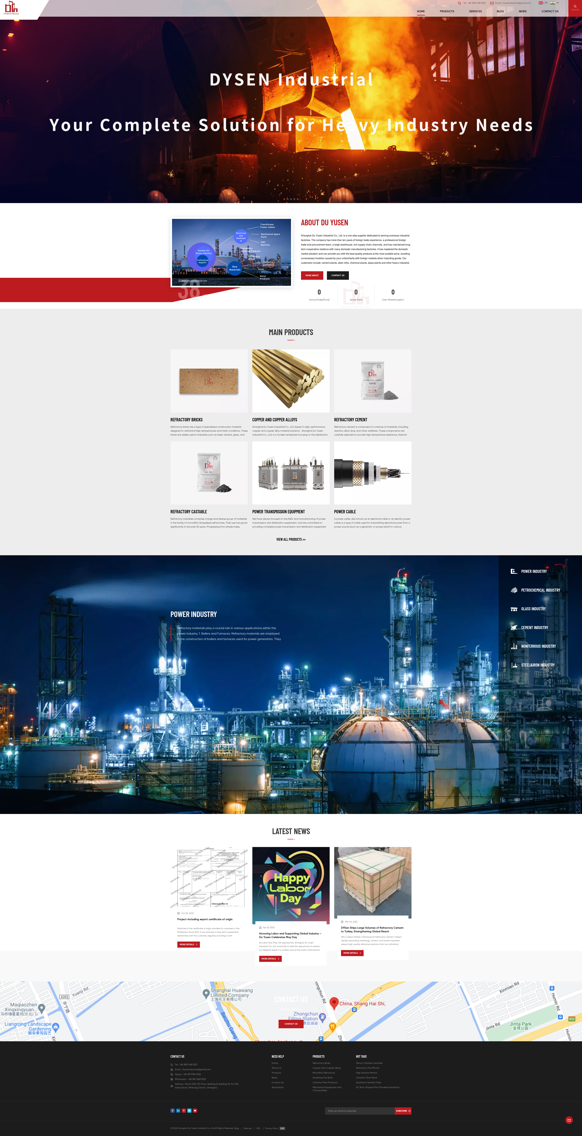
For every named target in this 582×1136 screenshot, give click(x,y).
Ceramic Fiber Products (325, 1082)
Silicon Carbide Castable (369, 1063)
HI (558, 3)
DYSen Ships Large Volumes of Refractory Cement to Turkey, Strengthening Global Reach (372, 930)
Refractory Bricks (186, 419)
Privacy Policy (271, 1128)
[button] (284, 199)
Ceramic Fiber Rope (366, 1078)
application (278, 1087)
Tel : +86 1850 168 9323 (474, 3)
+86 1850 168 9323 (188, 1065)
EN (546, 3)
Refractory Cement (350, 419)
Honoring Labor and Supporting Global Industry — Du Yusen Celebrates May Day (290, 935)
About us (276, 1068)
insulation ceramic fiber (368, 1082)
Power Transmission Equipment (278, 511)
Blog (500, 11)
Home (421, 11)
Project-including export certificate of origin (204, 919)
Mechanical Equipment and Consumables (327, 1089)
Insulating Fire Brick (323, 1078)
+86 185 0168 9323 (197, 1079)
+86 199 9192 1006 (192, 1074)
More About (312, 275)
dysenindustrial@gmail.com (196, 1069)
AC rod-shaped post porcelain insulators (378, 1087)
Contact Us (337, 275)
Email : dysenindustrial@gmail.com (513, 3)
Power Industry (194, 614)
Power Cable (345, 511)
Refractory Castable (189, 511)
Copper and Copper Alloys (274, 419)
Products (447, 11)
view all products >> (291, 539)
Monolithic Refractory (324, 1073)
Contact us (550, 11)
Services (475, 11)
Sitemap (248, 1128)
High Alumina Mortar (366, 1073)
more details (187, 945)
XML (258, 1128)
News (523, 11)
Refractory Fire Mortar (367, 1068)
